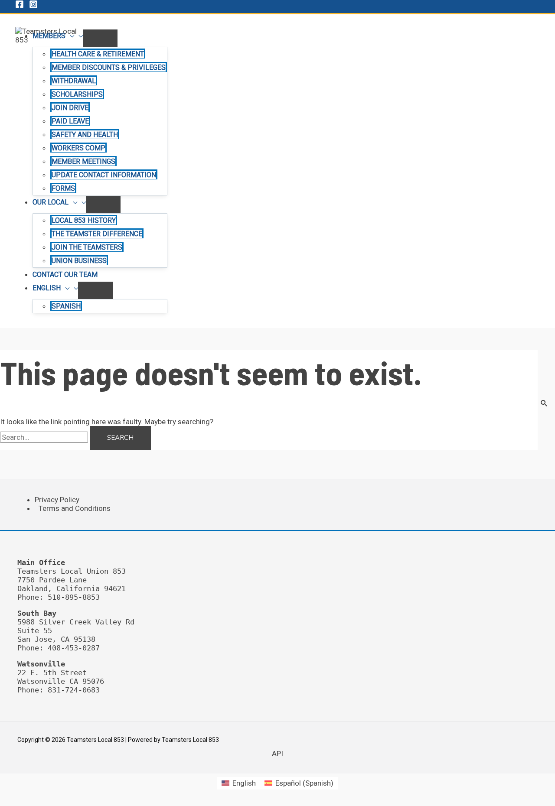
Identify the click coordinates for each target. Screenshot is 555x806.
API (277, 753)
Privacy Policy (57, 499)
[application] (69, 36)
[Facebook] (19, 6)
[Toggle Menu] (100, 38)
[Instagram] (33, 6)
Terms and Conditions (75, 508)
